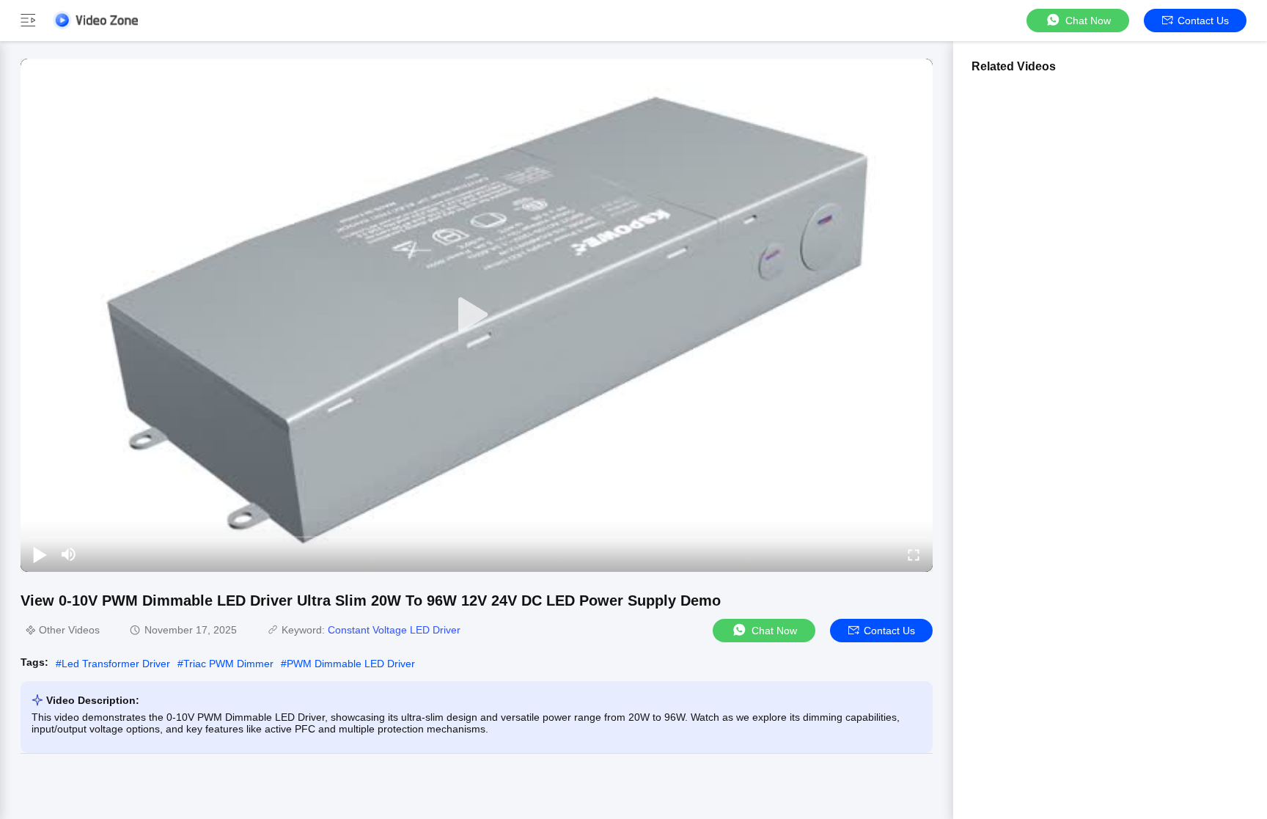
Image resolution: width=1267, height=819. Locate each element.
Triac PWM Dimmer (228, 663)
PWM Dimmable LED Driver (351, 663)
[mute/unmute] (69, 554)
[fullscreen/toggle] (913, 554)
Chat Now (1088, 20)
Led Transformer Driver (116, 663)
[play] (476, 315)
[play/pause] (39, 554)
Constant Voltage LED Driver (394, 630)
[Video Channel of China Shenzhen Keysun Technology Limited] (95, 20)
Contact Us (1203, 20)
